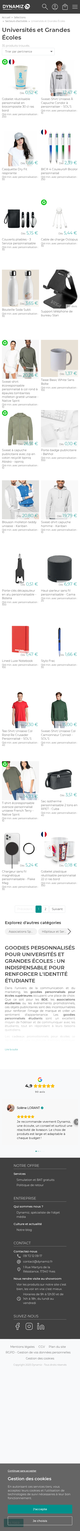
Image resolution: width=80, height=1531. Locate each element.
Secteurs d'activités (16, 21)
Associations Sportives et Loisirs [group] (23, 931)
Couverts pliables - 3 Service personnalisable (19, 241)
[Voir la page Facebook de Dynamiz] (17, 1326)
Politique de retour (30, 1185)
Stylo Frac (48, 661)
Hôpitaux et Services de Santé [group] (56, 931)
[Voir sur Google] (11, 1108)
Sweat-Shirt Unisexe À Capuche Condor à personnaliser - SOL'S (57, 102)
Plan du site (57, 1347)
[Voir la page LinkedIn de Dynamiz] (41, 1326)
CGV (41, 1347)
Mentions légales (22, 1347)
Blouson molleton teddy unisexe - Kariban (19, 524)
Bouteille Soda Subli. (16, 309)
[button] (69, 931)
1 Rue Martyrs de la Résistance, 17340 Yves (39, 1269)
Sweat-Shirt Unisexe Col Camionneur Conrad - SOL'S (58, 734)
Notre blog (24, 1230)
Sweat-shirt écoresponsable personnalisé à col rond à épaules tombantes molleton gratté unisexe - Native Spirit (20, 391)
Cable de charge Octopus (59, 239)
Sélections (20, 17)
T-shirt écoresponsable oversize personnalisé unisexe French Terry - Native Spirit (18, 808)
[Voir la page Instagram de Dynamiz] (29, 1326)
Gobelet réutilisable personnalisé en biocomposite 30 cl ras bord (18, 104)
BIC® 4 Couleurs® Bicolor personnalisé (59, 171)
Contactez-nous (25, 1251)
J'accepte (40, 1509)
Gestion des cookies (40, 1358)
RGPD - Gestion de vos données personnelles (38, 1352)
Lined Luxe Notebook (17, 661)
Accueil (6, 17)
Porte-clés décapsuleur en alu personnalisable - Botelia (19, 594)
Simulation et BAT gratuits (35, 1180)
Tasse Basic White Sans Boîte (57, 382)
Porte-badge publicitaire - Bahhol (59, 452)
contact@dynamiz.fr (38, 1261)
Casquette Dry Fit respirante (14, 171)
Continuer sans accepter (22, 1470)
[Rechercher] (45, 7)
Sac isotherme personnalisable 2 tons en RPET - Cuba (59, 805)
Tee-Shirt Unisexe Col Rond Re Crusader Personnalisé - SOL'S (17, 734)
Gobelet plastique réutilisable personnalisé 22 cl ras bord (58, 875)
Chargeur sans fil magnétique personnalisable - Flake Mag (18, 877)
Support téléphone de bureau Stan (57, 313)
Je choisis (40, 1521)
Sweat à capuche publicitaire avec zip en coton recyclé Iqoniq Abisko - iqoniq (18, 455)
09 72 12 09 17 (32, 1256)
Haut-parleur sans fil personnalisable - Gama (58, 592)
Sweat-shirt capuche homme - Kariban (56, 524)
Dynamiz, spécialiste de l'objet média (38, 1215)
